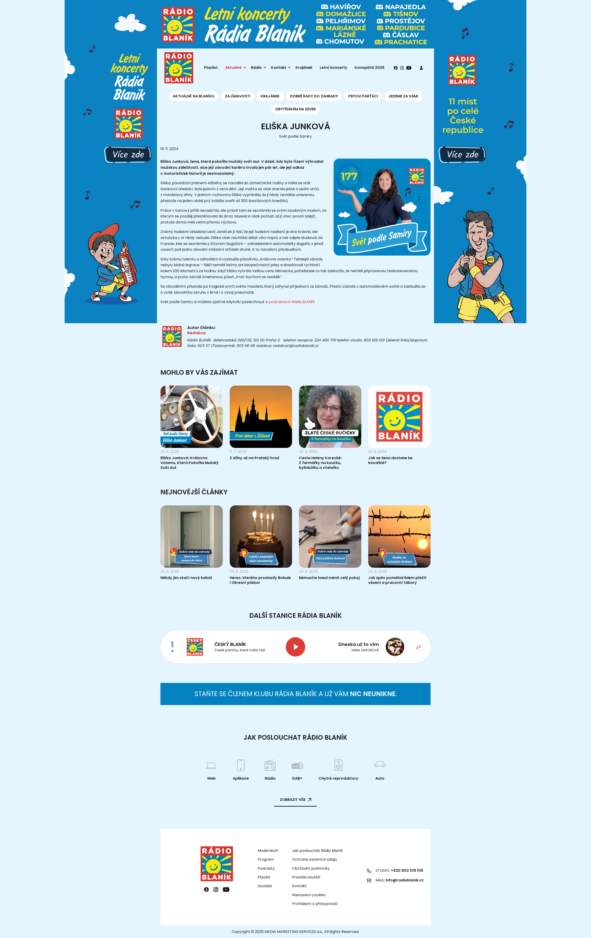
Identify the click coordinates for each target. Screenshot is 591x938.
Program (266, 859)
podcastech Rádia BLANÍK (291, 302)
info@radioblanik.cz (405, 880)
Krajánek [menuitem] (304, 67)
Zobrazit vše (292, 799)
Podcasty (266, 868)
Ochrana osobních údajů (314, 859)
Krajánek (270, 96)
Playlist (264, 877)
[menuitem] (421, 67)
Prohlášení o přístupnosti (315, 903)
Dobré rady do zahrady (314, 96)
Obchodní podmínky (311, 868)
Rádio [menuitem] (256, 67)
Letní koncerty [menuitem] (333, 67)
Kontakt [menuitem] (278, 67)
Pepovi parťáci (363, 96)
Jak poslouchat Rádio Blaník (317, 850)
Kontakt (299, 886)
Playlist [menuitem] (211, 67)
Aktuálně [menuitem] (233, 67)
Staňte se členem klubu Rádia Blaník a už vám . (295, 693)
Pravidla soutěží (306, 877)
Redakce (196, 333)
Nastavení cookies (308, 895)
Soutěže (265, 886)
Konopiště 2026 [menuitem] (369, 67)
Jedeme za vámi (403, 96)
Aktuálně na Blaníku (193, 96)
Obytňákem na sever (295, 109)
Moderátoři (268, 850)
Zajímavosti (237, 96)
